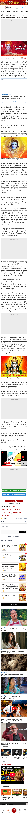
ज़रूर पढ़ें (5, 747)
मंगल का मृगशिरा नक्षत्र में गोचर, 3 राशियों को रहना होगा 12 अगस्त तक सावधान (5, 757)
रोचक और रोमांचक (6, 515)
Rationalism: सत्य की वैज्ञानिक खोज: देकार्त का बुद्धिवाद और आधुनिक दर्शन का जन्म (16, 757)
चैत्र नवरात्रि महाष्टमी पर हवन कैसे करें (14, 503)
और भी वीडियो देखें (6, 764)
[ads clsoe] (27, 804)
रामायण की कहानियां (16, 512)
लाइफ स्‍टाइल (10, 509)
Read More (7, 462)
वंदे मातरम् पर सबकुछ (17, 11)
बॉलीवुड (8, 11)
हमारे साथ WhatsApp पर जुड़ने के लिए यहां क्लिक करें (14, 490)
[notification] (25, 7)
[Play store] (22, 7)
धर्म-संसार (17, 509)
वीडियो (5, 762)
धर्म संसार (6, 787)
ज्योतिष (3, 509)
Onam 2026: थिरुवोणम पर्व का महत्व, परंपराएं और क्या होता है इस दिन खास (16, 797)
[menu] (2, 7)
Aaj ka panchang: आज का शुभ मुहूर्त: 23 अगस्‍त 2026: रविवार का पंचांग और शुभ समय (6, 797)
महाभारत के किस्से (6, 512)
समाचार (3, 11)
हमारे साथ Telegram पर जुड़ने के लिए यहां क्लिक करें (14, 494)
